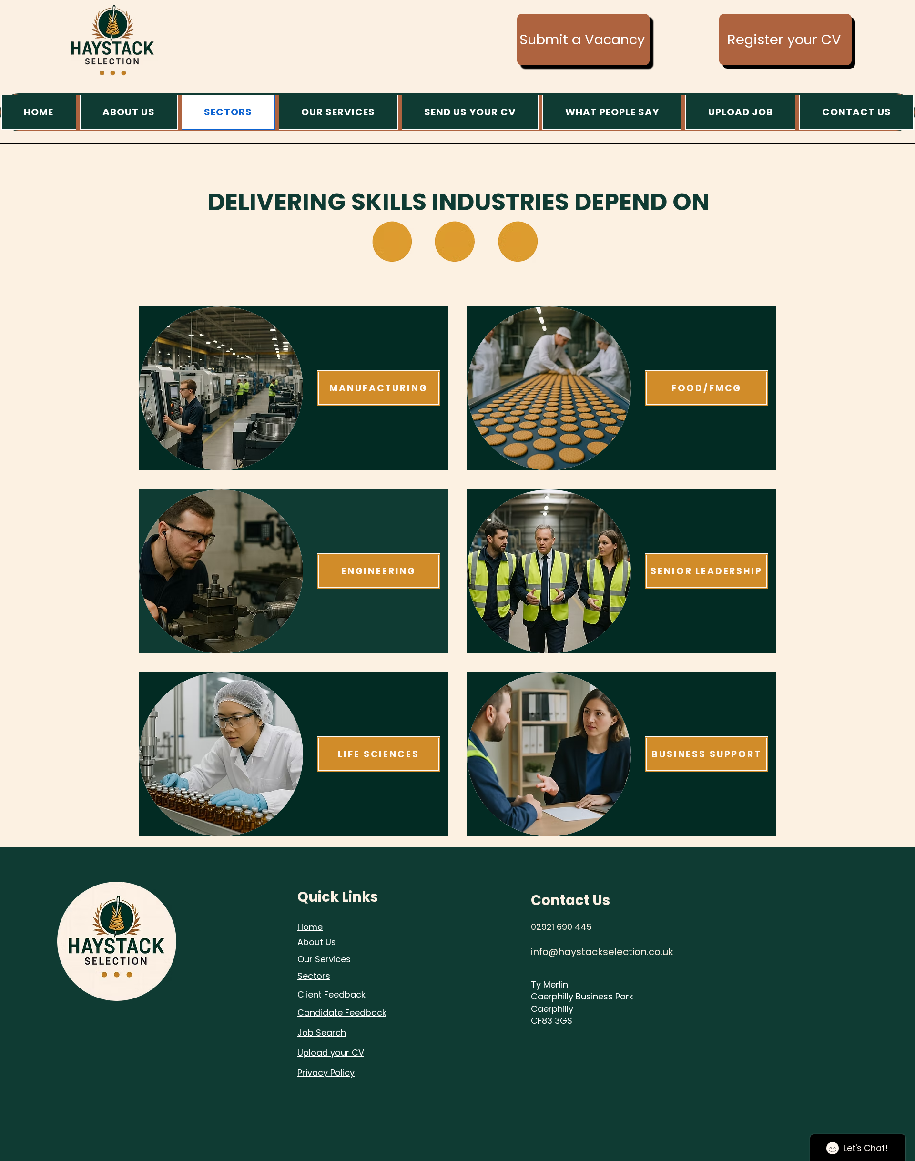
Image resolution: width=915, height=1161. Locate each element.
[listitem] (293, 388)
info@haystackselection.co (596, 951)
